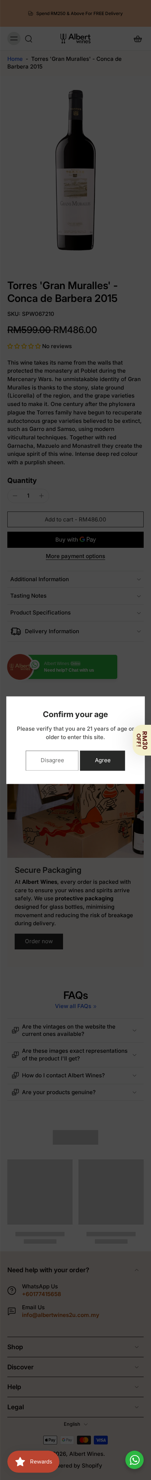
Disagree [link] (52, 760)
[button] (142, 740)
